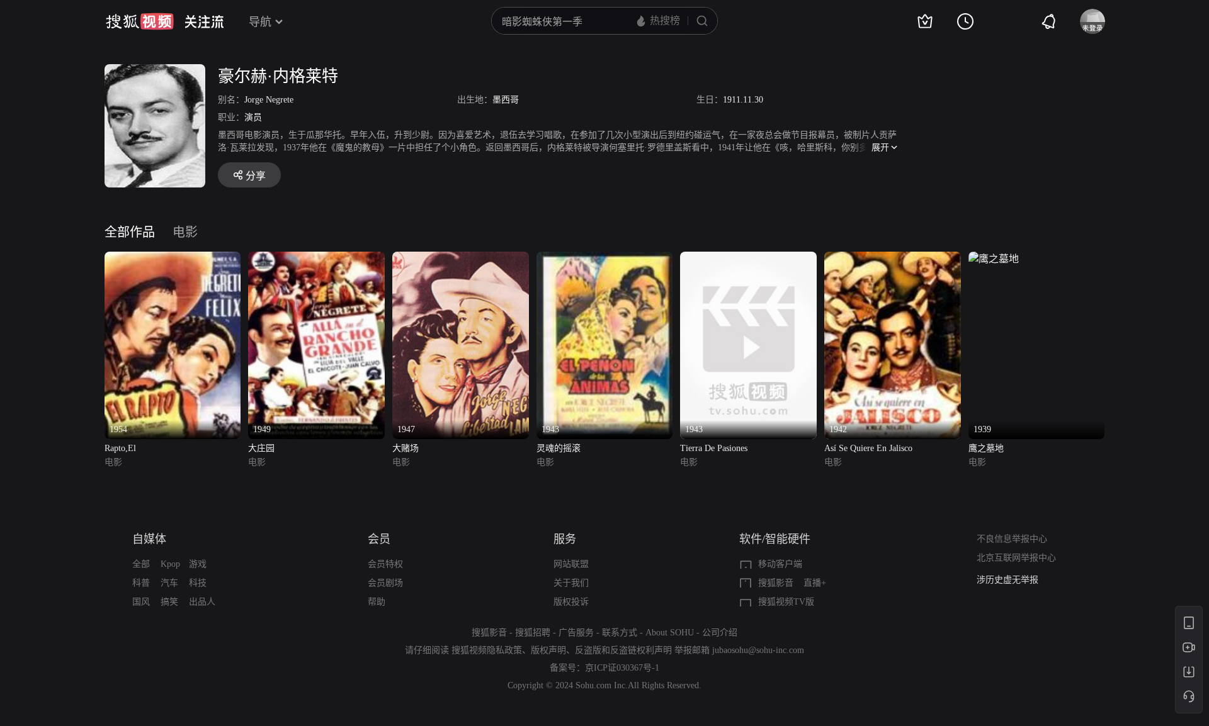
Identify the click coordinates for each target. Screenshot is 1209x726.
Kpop (170, 564)
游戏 (198, 564)
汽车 (169, 583)
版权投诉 (571, 601)
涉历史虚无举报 (1007, 579)
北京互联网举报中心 (1016, 557)
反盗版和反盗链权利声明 (623, 650)
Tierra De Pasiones (713, 448)
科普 (141, 583)
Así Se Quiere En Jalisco (868, 448)
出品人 (202, 601)
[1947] (460, 259)
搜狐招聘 (532, 632)
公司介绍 (719, 632)
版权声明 (548, 650)
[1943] (604, 259)
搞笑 (169, 601)
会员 (379, 539)
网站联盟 (571, 564)
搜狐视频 (140, 21)
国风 (141, 601)
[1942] (892, 259)
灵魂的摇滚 (558, 448)
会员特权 (385, 564)
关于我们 (571, 583)
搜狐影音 (775, 583)
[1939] (993, 259)
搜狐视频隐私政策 (486, 650)
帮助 (376, 601)
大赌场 (405, 448)
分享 (256, 175)
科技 (198, 583)
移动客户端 (780, 564)
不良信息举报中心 (1012, 539)
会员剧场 (385, 583)
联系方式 (619, 632)
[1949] (316, 259)
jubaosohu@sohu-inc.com (758, 650)
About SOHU (669, 632)
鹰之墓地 (986, 448)
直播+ (814, 583)
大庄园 (261, 448)
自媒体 (149, 539)
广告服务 (576, 632)
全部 (141, 564)
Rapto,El (120, 448)
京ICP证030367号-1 (622, 668)
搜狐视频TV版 (786, 601)
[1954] (173, 259)
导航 (260, 22)
